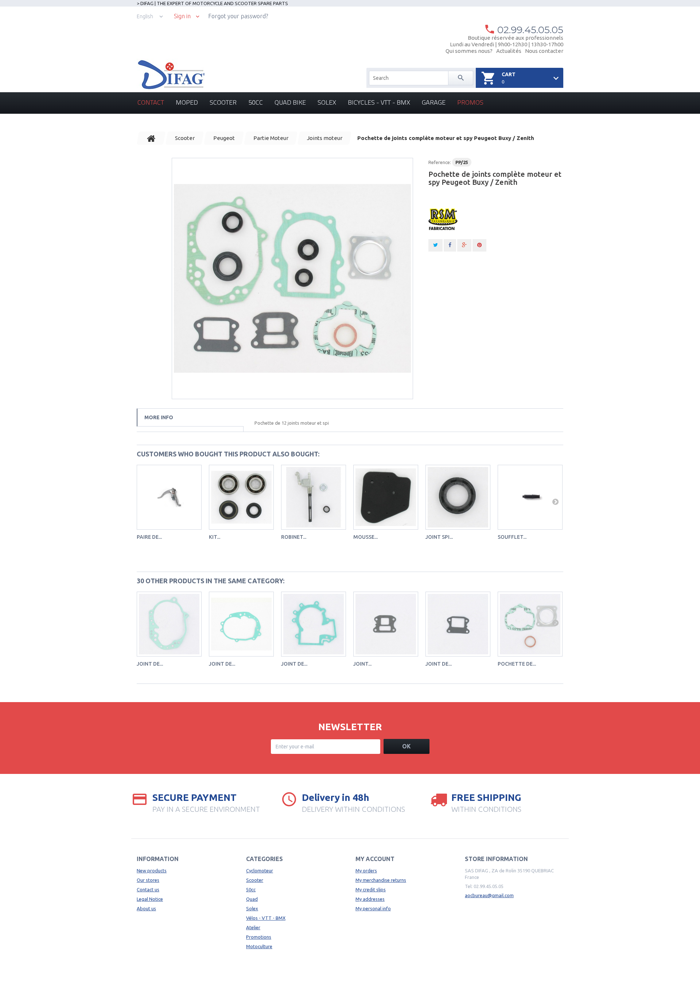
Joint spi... (439, 537)
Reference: (439, 162)
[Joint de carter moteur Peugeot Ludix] (313, 624)
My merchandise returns (380, 880)
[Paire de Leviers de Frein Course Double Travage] (169, 497)
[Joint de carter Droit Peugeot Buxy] (169, 624)
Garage (434, 102)
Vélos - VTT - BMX (265, 917)
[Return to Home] (151, 138)
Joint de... (150, 664)
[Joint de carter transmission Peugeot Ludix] (241, 624)
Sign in (182, 16)
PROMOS (470, 102)
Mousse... (365, 537)
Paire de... (149, 537)
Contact (150, 102)
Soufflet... (512, 537)
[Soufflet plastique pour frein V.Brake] (530, 497)
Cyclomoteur (259, 870)
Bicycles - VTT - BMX (379, 102)
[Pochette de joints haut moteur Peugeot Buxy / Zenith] (530, 624)
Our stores (148, 880)
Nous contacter (544, 51)
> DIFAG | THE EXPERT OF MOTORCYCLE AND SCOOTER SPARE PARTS (212, 3)
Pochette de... (517, 664)
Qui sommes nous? (469, 51)
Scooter (223, 102)
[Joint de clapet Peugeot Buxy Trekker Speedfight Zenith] (457, 624)
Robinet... (293, 537)
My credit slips (370, 889)
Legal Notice (150, 899)
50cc (255, 102)
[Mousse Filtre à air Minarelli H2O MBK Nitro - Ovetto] (385, 497)
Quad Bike (290, 102)
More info (158, 417)
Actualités (508, 51)
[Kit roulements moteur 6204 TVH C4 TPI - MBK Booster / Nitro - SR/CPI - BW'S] (241, 497)
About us (146, 908)
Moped (187, 102)
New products (152, 870)
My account (374, 859)
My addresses (370, 899)
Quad (252, 899)
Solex (327, 102)
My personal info (373, 908)
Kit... (214, 537)
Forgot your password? (238, 16)
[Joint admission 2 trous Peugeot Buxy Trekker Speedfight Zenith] (385, 624)
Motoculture (259, 946)
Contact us (148, 889)
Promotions (258, 936)
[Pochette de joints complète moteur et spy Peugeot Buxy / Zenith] (292, 278)
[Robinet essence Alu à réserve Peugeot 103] (313, 497)
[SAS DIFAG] (171, 75)
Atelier (253, 927)
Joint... (362, 664)
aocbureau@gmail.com (489, 895)
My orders (366, 870)
